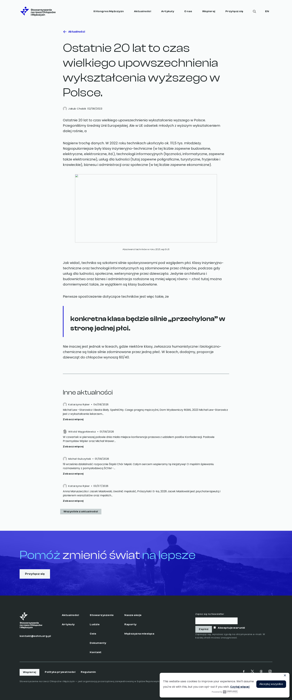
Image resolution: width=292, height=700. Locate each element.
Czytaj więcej (239, 687)
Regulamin (88, 672)
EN (267, 11)
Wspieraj (208, 11)
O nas (188, 11)
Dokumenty (98, 643)
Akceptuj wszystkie (271, 684)
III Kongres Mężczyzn (108, 11)
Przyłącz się (234, 11)
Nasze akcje (133, 615)
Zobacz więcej (73, 419)
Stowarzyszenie (102, 615)
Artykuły (167, 11)
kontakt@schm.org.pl (35, 636)
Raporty (130, 624)
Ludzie (95, 624)
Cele (93, 633)
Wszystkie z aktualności (81, 511)
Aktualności (142, 11)
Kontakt (96, 652)
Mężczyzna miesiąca (139, 633)
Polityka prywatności (60, 672)
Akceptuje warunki (231, 627)
